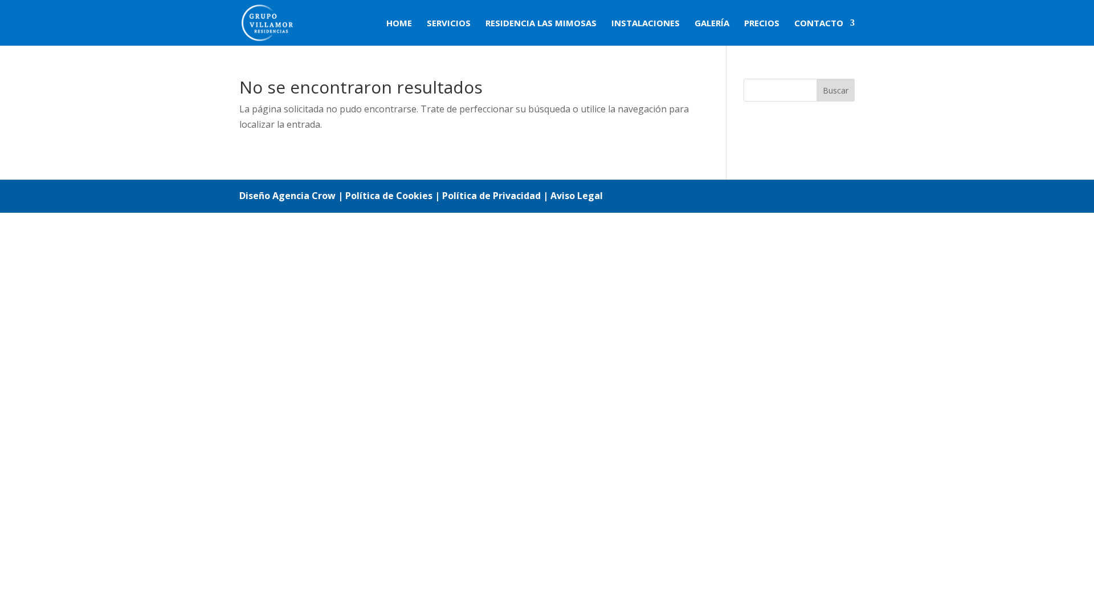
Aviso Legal (576, 195)
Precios (761, 24)
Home (399, 24)
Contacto (818, 24)
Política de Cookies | (393, 195)
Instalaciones (645, 24)
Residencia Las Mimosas (541, 24)
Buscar (835, 90)
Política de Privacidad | (496, 195)
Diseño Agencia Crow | (291, 195)
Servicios (449, 24)
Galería (712, 24)
